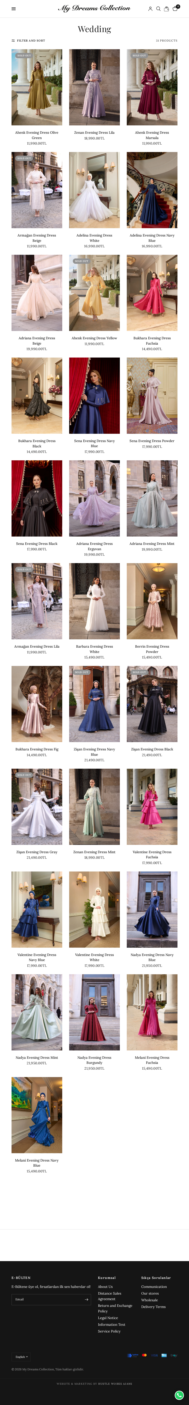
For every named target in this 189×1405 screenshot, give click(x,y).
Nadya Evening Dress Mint (37, 1057)
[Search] (158, 9)
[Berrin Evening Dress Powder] (152, 601)
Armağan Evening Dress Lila (36, 646)
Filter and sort (31, 40)
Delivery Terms (153, 1307)
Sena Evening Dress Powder (152, 441)
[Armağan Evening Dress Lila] (37, 601)
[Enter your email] (86, 1299)
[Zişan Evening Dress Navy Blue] (94, 704)
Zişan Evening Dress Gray (36, 852)
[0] (174, 9)
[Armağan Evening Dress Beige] (37, 190)
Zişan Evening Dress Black (152, 749)
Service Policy (109, 1331)
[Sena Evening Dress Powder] (152, 396)
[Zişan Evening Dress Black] (152, 704)
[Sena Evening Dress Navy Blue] (94, 396)
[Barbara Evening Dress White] (94, 601)
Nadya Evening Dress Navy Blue (152, 957)
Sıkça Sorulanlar (156, 1277)
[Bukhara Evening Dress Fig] (37, 704)
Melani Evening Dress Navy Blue (37, 1163)
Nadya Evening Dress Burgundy (94, 1060)
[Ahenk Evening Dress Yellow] (94, 293)
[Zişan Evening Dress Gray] (37, 807)
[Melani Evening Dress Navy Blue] (37, 1115)
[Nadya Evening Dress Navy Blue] (152, 909)
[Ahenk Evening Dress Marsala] (152, 87)
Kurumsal (107, 1277)
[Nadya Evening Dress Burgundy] (94, 1012)
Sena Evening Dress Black (36, 543)
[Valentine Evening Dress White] (94, 909)
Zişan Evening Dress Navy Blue (94, 752)
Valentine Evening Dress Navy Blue (37, 957)
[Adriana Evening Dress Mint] (152, 498)
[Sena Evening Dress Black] (37, 498)
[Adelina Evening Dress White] (94, 190)
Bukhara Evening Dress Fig (36, 749)
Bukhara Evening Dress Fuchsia (152, 341)
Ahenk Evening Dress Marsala (152, 135)
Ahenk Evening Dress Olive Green (36, 135)
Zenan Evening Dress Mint (94, 852)
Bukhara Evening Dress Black (37, 443)
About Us (105, 1286)
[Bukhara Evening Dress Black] (37, 396)
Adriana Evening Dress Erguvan (94, 546)
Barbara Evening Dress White (94, 649)
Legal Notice (108, 1318)
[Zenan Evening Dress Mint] (94, 807)
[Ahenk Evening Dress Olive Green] (37, 87)
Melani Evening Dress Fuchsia (152, 1060)
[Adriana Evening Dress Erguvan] (94, 498)
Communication (154, 1286)
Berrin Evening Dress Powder (152, 649)
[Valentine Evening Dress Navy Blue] (37, 909)
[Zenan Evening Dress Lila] (94, 87)
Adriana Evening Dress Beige (37, 341)
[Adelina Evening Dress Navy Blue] (152, 190)
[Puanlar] (166, 9)
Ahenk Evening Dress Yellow (94, 338)
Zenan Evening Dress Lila (94, 132)
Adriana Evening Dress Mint (152, 543)
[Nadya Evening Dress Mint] (37, 1012)
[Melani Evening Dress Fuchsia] (152, 1012)
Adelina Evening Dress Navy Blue (152, 238)
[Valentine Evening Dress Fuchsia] (152, 807)
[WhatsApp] (179, 1395)
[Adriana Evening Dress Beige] (37, 293)
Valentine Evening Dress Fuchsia (152, 854)
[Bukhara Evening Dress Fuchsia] (152, 293)
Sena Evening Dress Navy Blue (94, 443)
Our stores (150, 1293)
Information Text (111, 1324)
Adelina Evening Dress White (94, 238)
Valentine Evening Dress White (94, 957)
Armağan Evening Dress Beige (37, 238)
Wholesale (149, 1300)
